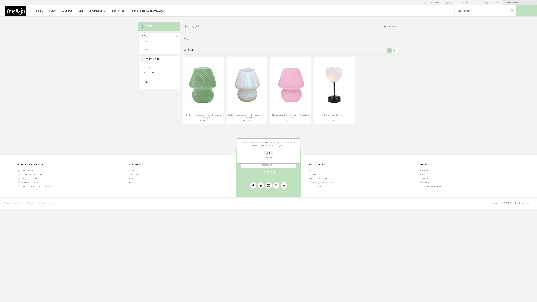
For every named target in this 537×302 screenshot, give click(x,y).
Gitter (389, 50)
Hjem (384, 26)
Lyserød (147, 49)
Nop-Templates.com (44, 203)
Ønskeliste (424, 182)
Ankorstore (134, 175)
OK (268, 153)
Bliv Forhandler (434, 3)
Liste (396, 50)
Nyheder (312, 175)
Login (451, 3)
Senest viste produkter (318, 178)
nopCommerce (18, 203)
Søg (311, 171)
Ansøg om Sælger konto (430, 186)
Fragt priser (134, 178)
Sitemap (133, 171)
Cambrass (147, 67)
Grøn (146, 41)
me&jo (146, 82)
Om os (132, 182)
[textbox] (480, 10)
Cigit (145, 77)
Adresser (424, 178)
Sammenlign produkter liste (490, 3)
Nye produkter (315, 186)
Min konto (424, 171)
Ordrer (423, 175)
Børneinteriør (148, 72)
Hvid (146, 45)
